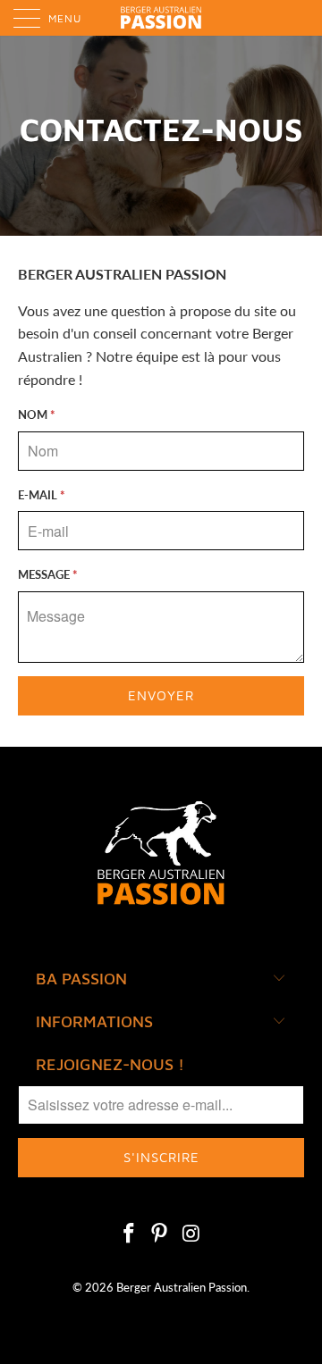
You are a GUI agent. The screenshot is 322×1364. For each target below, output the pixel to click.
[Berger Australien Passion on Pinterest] (160, 1234)
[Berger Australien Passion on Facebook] (128, 1234)
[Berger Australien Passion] (161, 18)
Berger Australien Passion (181, 1287)
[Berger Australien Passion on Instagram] (191, 1234)
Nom (36, 414)
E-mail (41, 495)
